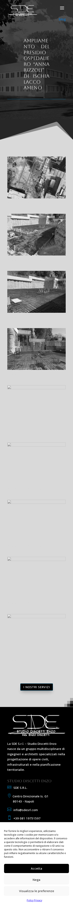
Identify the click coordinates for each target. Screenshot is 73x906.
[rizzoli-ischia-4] (36, 369)
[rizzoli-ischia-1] (36, 197)
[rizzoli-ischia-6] (36, 445)
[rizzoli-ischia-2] (36, 254)
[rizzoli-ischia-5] (36, 388)
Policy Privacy (34, 900)
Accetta (36, 868)
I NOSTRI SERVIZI (36, 687)
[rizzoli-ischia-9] (36, 617)
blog (62, 19)
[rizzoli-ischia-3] (36, 312)
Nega (36, 880)
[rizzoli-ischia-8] (36, 560)
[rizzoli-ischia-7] (36, 503)
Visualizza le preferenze (36, 891)
